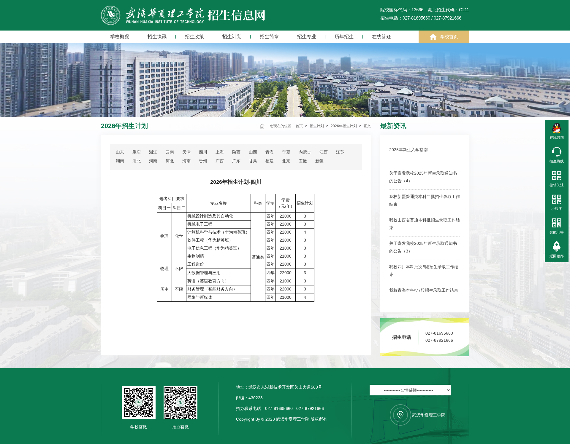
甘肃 (253, 161)
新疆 (319, 161)
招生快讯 (157, 36)
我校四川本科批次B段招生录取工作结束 (423, 270)
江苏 (340, 152)
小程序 (556, 209)
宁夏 (286, 152)
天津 (186, 152)
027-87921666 (439, 340)
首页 (299, 126)
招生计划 (231, 36)
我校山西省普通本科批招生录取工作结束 (424, 224)
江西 (323, 152)
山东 (120, 152)
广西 (220, 161)
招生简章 (269, 36)
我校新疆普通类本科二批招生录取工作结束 (424, 200)
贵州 (203, 161)
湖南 (120, 161)
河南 (153, 161)
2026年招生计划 (344, 126)
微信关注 (557, 185)
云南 (170, 152)
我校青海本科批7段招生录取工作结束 (423, 290)
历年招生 (344, 36)
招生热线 (557, 161)
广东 (236, 161)
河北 (170, 161)
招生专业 (306, 36)
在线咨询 (557, 137)
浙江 (153, 152)
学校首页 (449, 36)
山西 (253, 152)
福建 (269, 161)
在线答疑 (381, 36)
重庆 (136, 152)
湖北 (136, 161)
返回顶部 (557, 256)
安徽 (303, 161)
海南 (186, 161)
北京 (286, 161)
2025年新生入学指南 (408, 149)
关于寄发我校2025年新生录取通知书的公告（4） (423, 177)
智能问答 (557, 232)
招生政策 (194, 36)
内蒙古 (305, 152)
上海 (220, 152)
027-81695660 (439, 333)
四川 (203, 152)
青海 (269, 152)
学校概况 (119, 36)
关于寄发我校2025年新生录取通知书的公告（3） (423, 247)
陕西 (236, 152)
